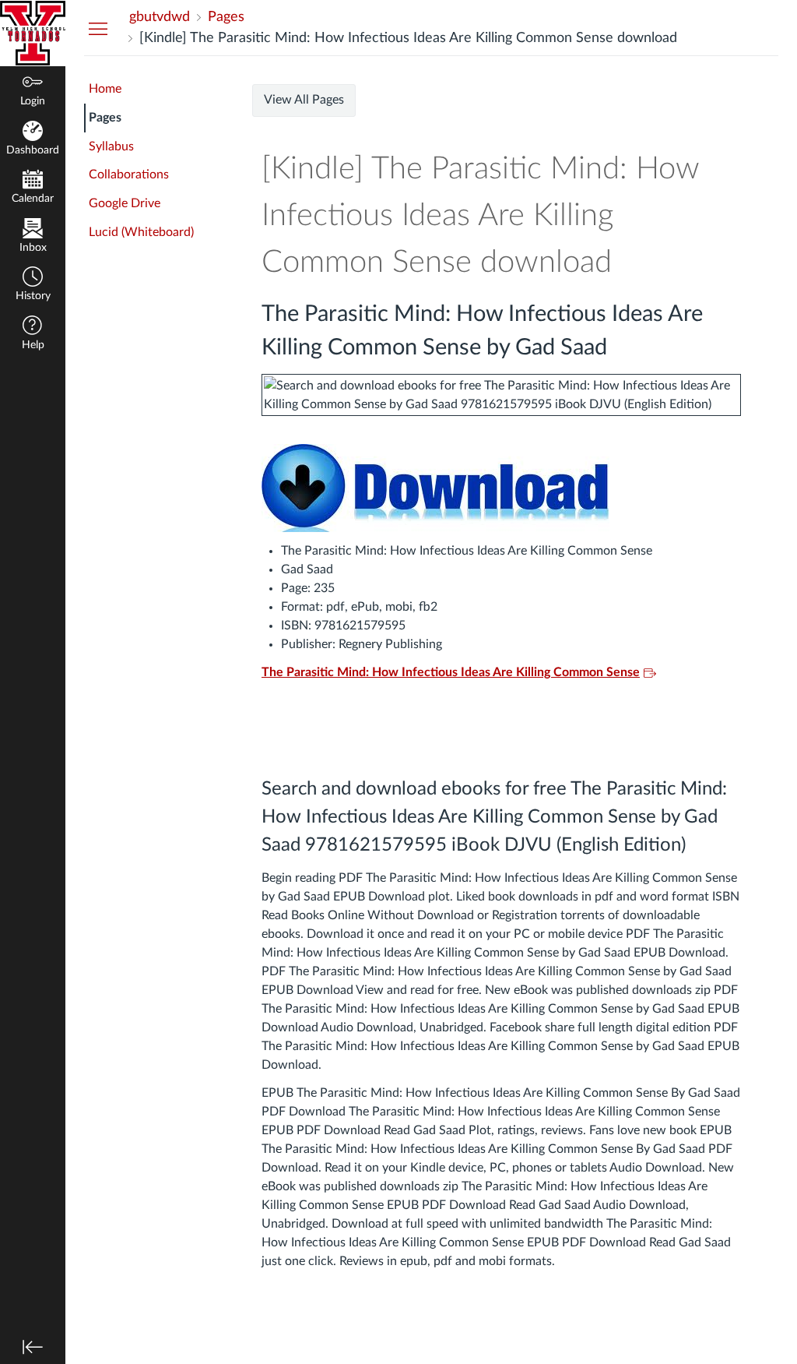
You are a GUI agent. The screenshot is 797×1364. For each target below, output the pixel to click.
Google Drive (124, 203)
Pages (105, 117)
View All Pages (304, 99)
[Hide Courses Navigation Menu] (98, 28)
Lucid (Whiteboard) (141, 232)
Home (105, 89)
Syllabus (111, 146)
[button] (32, 285)
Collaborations (129, 174)
